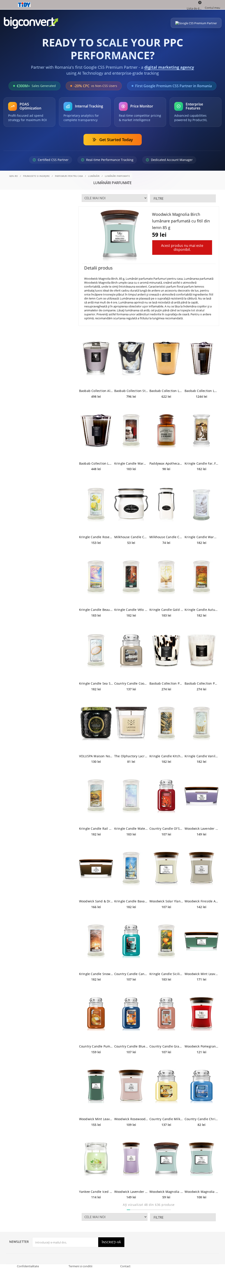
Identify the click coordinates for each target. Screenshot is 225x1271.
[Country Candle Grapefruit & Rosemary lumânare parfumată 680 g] (166, 1014)
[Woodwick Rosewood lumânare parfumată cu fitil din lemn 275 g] (131, 1087)
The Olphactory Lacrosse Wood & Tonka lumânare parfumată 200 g (131, 756)
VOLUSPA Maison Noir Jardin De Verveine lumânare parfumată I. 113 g (96, 756)
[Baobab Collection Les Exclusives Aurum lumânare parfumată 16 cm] (166, 358)
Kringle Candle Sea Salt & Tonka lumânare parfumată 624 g (96, 683)
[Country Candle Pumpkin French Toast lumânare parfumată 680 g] (96, 1014)
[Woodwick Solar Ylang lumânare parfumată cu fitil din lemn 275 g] (166, 869)
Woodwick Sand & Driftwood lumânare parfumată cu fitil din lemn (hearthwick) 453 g (96, 901)
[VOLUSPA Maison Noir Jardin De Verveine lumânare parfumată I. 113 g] (96, 724)
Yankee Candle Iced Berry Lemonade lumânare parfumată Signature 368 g (96, 1192)
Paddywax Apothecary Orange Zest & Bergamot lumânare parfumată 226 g (166, 463)
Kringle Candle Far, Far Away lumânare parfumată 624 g (201, 463)
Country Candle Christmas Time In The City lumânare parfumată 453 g (201, 1119)
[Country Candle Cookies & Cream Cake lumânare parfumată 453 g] (131, 651)
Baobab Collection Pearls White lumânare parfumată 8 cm (201, 683)
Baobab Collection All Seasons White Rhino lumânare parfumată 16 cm (96, 391)
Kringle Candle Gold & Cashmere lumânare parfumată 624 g (166, 610)
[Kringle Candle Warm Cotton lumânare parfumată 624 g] (201, 505)
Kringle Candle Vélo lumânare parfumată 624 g (131, 610)
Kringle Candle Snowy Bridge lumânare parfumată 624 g (96, 974)
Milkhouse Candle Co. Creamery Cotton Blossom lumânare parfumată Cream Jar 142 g (131, 537)
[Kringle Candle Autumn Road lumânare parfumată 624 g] (201, 577)
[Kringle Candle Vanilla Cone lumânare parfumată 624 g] (201, 724)
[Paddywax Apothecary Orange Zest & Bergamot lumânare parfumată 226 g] (166, 431)
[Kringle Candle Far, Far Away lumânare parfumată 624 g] (201, 431)
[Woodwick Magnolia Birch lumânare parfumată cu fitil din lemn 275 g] (201, 1159)
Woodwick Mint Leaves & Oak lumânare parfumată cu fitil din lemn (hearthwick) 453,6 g (201, 974)
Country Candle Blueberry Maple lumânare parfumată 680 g (131, 1046)
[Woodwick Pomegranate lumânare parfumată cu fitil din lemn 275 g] (201, 1014)
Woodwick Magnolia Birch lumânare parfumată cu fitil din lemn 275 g (201, 1192)
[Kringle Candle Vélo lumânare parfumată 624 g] (131, 577)
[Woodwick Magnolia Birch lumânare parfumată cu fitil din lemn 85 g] (166, 1159)
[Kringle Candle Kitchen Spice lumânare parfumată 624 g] (166, 724)
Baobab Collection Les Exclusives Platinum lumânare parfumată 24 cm (201, 391)
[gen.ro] (112, 4)
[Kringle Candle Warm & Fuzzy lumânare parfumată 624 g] (131, 431)
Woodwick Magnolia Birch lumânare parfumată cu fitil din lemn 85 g (166, 1192)
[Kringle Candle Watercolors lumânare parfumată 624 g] (131, 796)
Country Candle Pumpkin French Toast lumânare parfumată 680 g (96, 1046)
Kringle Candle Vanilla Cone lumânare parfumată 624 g (201, 756)
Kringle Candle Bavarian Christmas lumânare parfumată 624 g (131, 901)
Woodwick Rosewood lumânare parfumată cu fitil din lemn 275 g (131, 1119)
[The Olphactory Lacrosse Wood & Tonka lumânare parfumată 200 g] (131, 724)
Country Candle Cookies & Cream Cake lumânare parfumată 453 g (131, 683)
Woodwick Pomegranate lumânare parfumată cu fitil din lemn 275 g (201, 1046)
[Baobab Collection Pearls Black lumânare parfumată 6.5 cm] (166, 651)
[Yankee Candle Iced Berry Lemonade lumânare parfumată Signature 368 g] (96, 1159)
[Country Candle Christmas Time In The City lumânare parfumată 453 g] (201, 1087)
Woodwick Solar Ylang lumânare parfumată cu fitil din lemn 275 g (166, 901)
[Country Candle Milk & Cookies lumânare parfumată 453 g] (166, 1087)
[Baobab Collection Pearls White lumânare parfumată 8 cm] (201, 651)
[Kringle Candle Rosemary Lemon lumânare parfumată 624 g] (96, 505)
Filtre (158, 198)
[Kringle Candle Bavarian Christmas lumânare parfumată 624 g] (131, 869)
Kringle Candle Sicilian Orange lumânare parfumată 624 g (166, 974)
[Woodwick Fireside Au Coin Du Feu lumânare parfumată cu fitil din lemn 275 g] (201, 869)
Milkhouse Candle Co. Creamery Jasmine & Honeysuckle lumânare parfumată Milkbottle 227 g (166, 537)
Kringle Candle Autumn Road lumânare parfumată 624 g (201, 610)
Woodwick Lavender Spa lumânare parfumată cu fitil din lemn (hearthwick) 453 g (201, 828)
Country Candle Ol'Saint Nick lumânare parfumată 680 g (166, 828)
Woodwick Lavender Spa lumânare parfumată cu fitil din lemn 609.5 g (131, 1192)
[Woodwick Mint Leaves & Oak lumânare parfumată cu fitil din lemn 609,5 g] (96, 1087)
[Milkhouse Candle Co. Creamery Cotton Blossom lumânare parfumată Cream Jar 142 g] (131, 505)
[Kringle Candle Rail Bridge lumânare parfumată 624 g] (96, 796)
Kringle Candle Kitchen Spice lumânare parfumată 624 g (166, 756)
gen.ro (13, 175)
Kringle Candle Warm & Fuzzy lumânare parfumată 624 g (131, 463)
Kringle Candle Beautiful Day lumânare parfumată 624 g (96, 610)
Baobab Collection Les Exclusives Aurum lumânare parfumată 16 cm (166, 391)
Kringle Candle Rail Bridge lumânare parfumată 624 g (96, 828)
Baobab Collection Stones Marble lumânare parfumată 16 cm (131, 391)
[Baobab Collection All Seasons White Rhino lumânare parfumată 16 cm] (96, 358)
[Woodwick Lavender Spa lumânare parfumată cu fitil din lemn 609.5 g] (131, 1159)
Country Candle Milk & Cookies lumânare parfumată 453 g (166, 1119)
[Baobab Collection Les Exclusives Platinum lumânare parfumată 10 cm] (96, 431)
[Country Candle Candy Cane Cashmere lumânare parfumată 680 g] (131, 942)
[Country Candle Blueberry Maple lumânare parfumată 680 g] (131, 1014)
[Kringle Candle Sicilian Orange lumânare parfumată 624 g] (166, 942)
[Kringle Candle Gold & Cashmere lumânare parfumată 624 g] (166, 577)
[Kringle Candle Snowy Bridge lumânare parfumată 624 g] (96, 942)
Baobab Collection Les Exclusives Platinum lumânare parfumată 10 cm (96, 463)
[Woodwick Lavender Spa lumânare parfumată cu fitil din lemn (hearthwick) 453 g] (201, 796)
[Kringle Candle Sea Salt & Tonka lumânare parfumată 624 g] (96, 651)
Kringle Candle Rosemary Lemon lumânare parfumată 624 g (96, 537)
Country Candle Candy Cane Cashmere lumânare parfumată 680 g (131, 974)
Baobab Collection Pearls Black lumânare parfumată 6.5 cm (166, 683)
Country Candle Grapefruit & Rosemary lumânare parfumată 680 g (166, 1046)
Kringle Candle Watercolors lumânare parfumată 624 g (131, 828)
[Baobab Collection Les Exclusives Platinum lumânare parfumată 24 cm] (201, 358)
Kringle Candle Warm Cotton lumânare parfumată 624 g (201, 537)
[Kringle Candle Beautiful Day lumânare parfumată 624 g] (96, 577)
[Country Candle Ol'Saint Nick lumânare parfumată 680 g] (166, 796)
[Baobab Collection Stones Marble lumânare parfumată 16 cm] (131, 358)
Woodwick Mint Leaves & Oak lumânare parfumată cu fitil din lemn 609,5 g (96, 1119)
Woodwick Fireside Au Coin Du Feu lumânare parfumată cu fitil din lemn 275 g (201, 901)
